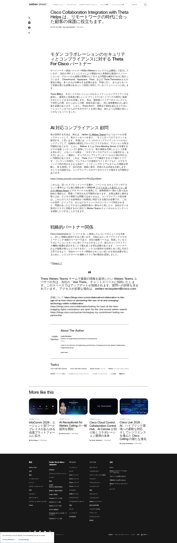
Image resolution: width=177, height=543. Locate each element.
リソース (92, 462)
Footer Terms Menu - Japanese (57, 463)
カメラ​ (71, 471)
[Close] (52, 534)
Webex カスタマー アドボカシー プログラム (118, 471)
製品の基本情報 (94, 505)
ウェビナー (32, 494)
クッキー (51, 477)
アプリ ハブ (93, 513)
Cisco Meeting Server (58, 368)
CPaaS (31, 505)
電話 (70, 505)
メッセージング (33, 479)
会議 (30, 471)
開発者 (91, 520)
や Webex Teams (97, 134)
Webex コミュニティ (95, 501)
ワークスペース (71, 5)
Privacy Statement (8, 539)
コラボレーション (58, 5)
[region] (27, 537)
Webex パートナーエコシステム (119, 368)
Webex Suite (33, 467)
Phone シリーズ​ (74, 486)
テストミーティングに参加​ (97, 475)
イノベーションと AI (117, 5)
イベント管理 (104, 5)
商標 (50, 481)
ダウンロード (93, 494)
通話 (30, 475)
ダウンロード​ (93, 467)
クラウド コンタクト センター (38, 501)
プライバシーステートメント (57, 473)
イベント (31, 482)
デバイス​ (72, 462)
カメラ (71, 509)
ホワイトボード (33, 497)
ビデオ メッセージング (36, 486)
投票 (30, 490)
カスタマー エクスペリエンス (88, 5)
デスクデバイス (74, 497)
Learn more (64, 352)
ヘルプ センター (94, 497)
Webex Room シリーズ (97, 368)
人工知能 (113, 374)
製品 (30, 462)
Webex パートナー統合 (57, 374)
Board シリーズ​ (74, 482)
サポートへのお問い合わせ (118, 476)
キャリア (112, 489)
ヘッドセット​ (73, 467)
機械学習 (122, 374)
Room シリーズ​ (74, 479)
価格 (90, 490)
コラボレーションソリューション (78, 374)
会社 (111, 462)
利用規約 (51, 470)
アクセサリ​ (72, 490)
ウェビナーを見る (94, 509)
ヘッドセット (73, 513)
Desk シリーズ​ (73, 475)
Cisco (111, 467)
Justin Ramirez (70, 27)
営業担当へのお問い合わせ (118, 480)
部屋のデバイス (74, 494)
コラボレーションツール (99, 374)
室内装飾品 (72, 516)
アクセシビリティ (94, 482)
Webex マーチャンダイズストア (119, 484)
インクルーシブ (94, 486)
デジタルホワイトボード (76, 501)
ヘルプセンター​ (94, 471)
